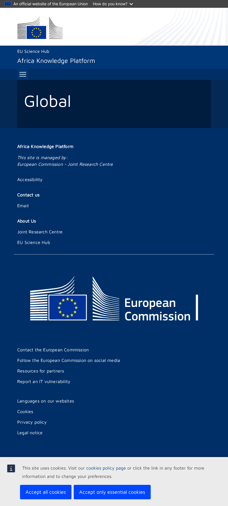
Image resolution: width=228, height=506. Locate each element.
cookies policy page (106, 467)
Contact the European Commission (53, 349)
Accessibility (30, 179)
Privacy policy (32, 421)
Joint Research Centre (40, 231)
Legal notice (30, 432)
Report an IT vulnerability (43, 381)
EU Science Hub (33, 51)
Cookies (25, 411)
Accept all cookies (46, 492)
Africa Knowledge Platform (45, 146)
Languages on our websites (45, 400)
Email (23, 205)
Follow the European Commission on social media (68, 360)
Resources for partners (40, 370)
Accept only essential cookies (112, 492)
